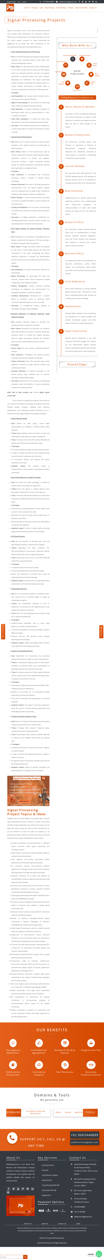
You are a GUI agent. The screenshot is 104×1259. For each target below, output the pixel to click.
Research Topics (11, 2)
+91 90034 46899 (48, 2)
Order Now (101, 633)
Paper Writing (49, 8)
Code (41, 8)
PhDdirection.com (58, 1230)
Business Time (27, 1223)
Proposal (35, 8)
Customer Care (62, 1223)
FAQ (19, 2)
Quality (78, 1223)
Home (26, 8)
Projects (71, 8)
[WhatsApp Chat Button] (99, 1254)
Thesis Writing (61, 8)
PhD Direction (47, 1243)
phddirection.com (28, 1228)
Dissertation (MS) (81, 8)
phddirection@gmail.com (68, 2)
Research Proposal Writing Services (52, 1238)
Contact (24, 2)
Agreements (45, 1223)
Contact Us (93, 8)
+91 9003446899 (84, 1135)
